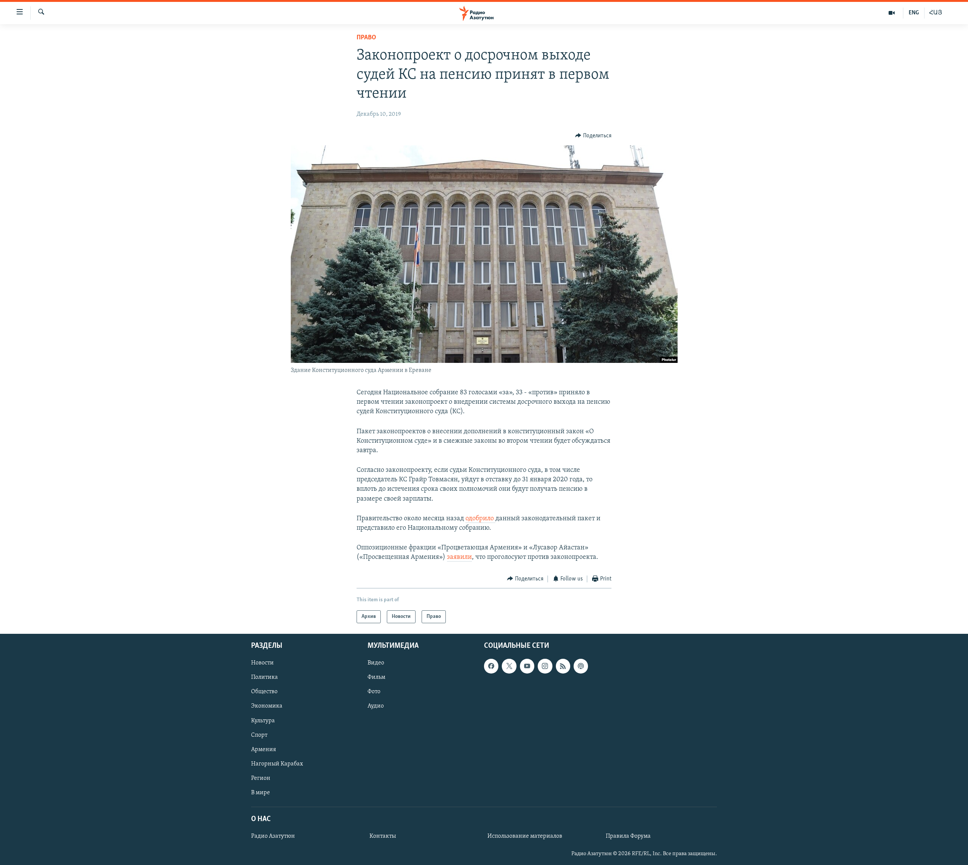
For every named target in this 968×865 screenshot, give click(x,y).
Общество (264, 692)
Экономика (266, 706)
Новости (262, 663)
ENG (914, 13)
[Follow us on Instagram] (545, 666)
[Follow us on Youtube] (527, 666)
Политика (264, 678)
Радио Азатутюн (273, 836)
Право (366, 37)
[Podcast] (581, 666)
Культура (263, 721)
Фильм (376, 678)
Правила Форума (628, 836)
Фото (374, 692)
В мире (260, 793)
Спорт (259, 735)
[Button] (593, 136)
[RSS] (563, 666)
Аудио (376, 706)
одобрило (480, 518)
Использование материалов (524, 836)
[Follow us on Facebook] (491, 666)
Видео (376, 663)
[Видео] (891, 13)
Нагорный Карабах (277, 764)
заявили (459, 557)
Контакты (382, 836)
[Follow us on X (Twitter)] (509, 666)
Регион (260, 778)
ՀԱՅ (935, 13)
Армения (263, 750)
